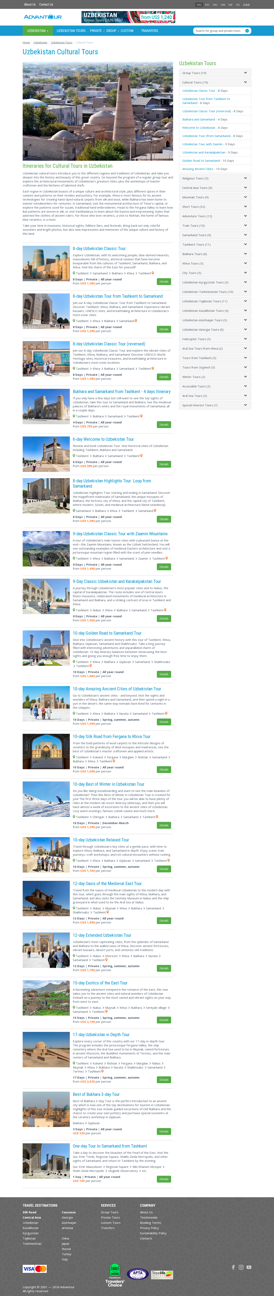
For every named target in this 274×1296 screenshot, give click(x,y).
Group (111, 31)
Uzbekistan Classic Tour (198, 91)
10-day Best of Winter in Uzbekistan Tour (108, 784)
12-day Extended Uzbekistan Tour (102, 935)
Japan (65, 1243)
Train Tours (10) (193, 225)
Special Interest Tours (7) (200, 405)
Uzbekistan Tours (71, 31)
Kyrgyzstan (31, 1233)
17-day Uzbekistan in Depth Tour (101, 1034)
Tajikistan (29, 1238)
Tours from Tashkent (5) (199, 358)
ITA (237, 4)
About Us (30, 4)
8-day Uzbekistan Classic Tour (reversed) (109, 343)
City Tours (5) (191, 273)
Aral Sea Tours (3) (194, 396)
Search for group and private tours (218, 30)
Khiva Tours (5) (192, 263)
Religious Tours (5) (195, 178)
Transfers (149, 31)
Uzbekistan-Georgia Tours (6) (203, 329)
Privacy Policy (149, 1228)
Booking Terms (150, 1223)
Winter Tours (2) (193, 377)
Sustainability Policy (153, 1233)
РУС (207, 4)
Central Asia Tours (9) (197, 188)
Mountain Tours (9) (195, 197)
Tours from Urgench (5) (198, 367)
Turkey (66, 1254)
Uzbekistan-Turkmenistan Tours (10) (207, 292)
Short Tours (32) (193, 207)
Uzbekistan (30, 1223)
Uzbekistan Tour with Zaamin (202, 144)
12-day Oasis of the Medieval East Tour (107, 883)
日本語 (246, 4)
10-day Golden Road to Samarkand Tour (107, 633)
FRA (223, 4)
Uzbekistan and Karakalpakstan (203, 152)
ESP (230, 4)
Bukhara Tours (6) (194, 254)
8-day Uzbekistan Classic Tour (99, 248)
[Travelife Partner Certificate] (162, 1275)
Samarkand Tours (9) (196, 235)
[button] (246, 73)
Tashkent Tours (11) (196, 244)
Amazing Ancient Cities (197, 169)
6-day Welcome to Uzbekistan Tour (103, 439)
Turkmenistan (32, 1243)
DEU (215, 4)
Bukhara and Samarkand (198, 119)
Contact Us (46, 4)
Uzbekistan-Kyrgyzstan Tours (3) (205, 282)
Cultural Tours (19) (195, 82)
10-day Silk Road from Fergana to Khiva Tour (112, 736)
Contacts (146, 1238)
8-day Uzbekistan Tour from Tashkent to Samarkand (118, 296)
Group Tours (110, 1212)
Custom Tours (111, 1223)
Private (96, 31)
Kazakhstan (31, 1228)
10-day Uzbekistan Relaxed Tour (101, 839)
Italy (65, 1259)
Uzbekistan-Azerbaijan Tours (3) (204, 320)
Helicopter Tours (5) (196, 339)
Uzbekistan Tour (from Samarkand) (206, 136)
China (65, 1238)
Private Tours (110, 1217)
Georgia (67, 1217)
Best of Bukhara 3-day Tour (96, 1094)
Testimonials (149, 1217)
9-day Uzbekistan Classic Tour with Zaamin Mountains (120, 533)
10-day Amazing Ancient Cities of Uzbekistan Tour (117, 688)
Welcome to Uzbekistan (198, 128)
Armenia (67, 1228)
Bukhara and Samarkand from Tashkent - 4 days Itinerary (121, 391)
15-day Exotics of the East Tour (100, 982)
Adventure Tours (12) (197, 216)
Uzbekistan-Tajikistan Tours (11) (204, 301)
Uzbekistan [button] (36, 30)
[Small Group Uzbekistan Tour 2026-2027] (137, 17)
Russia (66, 1249)
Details (163, 281)
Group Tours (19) (194, 73)
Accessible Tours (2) (196, 386)
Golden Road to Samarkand (201, 161)
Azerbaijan (69, 1223)
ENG (199, 4)
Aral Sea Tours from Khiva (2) (202, 348)
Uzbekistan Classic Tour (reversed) (206, 111)
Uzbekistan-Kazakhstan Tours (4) (205, 311)
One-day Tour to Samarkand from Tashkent (110, 1146)
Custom (127, 31)
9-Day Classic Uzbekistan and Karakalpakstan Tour (117, 581)
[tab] (215, 73)
